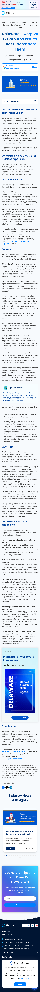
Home (4, 23)
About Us (6, 931)
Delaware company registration (15, 751)
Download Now (20, 718)
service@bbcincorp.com (12, 759)
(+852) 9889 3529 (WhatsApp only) (16, 942)
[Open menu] (37, 13)
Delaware (22, 23)
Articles (12, 23)
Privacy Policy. (24, 978)
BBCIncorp (12, 56)
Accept (20, 984)
